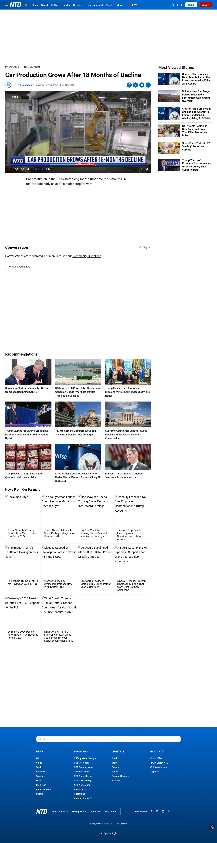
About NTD (156, 751)
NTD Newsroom (24, 85)
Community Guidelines (86, 256)
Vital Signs (79, 794)
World (39, 767)
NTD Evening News (83, 767)
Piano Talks (80, 789)
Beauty (115, 767)
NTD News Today (82, 780)
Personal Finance (120, 776)
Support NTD (155, 771)
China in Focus (81, 771)
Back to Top (212, 827)
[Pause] (10, 169)
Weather (40, 776)
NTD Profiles (155, 758)
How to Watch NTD (158, 762)
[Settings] (146, 169)
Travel (115, 762)
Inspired (116, 780)
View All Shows (81, 798)
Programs (12, 66)
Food (114, 758)
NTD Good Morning (83, 776)
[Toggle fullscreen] (140, 169)
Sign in (191, 4)
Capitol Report (81, 762)
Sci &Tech (41, 785)
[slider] (78, 164)
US (37, 758)
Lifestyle (118, 751)
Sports (39, 794)
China (39, 762)
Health (39, 780)
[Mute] (28, 169)
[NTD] (41, 811)
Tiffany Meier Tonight (85, 758)
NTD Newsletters (158, 767)
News (39, 751)
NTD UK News (32, 66)
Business (40, 771)
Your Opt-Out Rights (109, 833)
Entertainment (43, 789)
